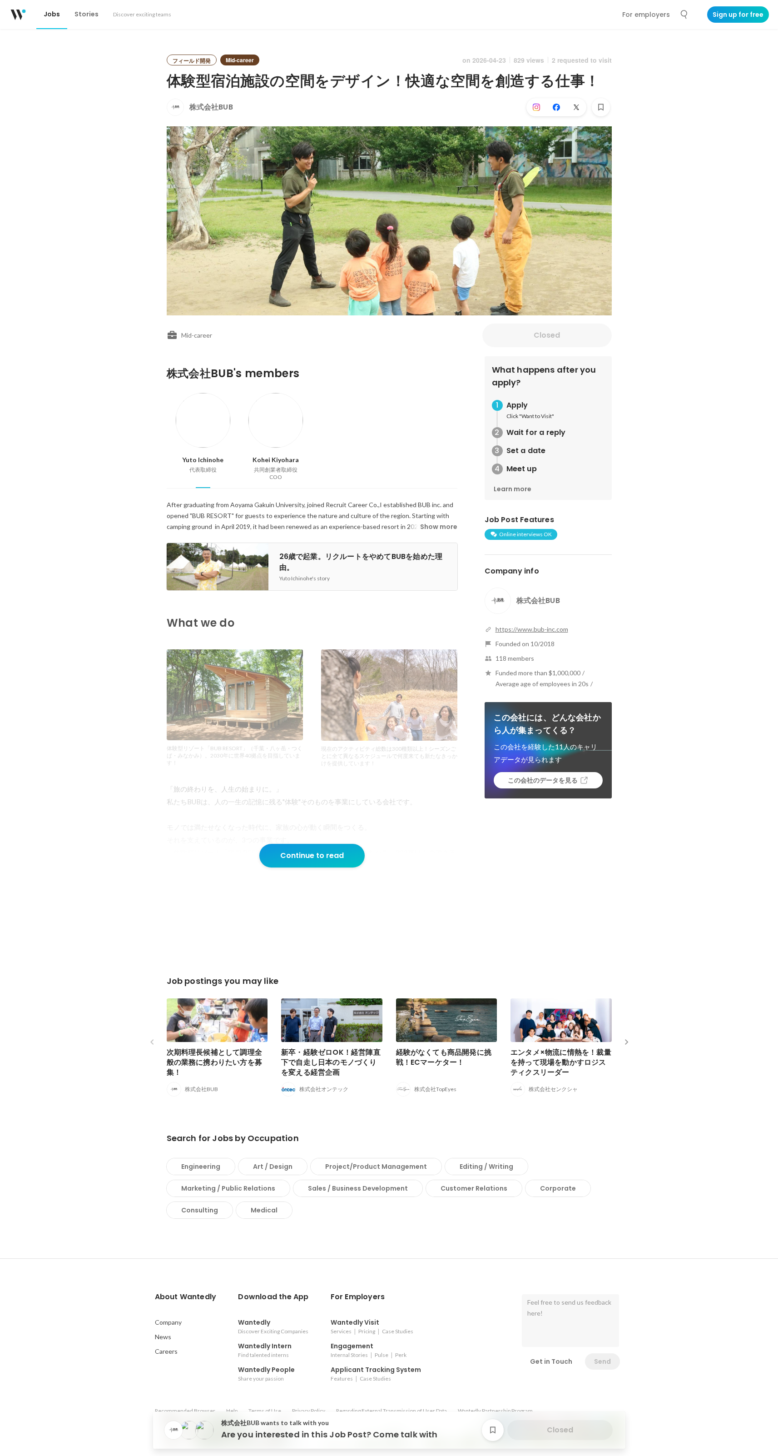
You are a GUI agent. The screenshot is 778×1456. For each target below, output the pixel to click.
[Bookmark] (601, 107)
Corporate (558, 1188)
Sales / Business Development (358, 1188)
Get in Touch (551, 1361)
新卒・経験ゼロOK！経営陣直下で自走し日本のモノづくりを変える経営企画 (331, 1062)
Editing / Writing (486, 1166)
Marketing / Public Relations (228, 1188)
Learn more (512, 489)
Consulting (199, 1210)
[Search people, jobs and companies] (684, 14)
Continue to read (312, 855)
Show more (438, 526)
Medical (264, 1210)
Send (602, 1361)
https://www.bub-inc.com (532, 629)
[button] (186, 1296)
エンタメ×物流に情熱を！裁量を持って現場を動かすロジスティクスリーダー (560, 1062)
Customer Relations (474, 1188)
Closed (547, 335)
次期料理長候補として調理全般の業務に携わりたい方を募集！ (215, 1062)
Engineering (200, 1166)
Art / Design (272, 1166)
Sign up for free (738, 14)
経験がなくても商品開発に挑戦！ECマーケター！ (444, 1057)
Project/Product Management (376, 1166)
